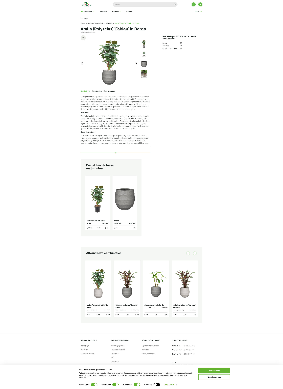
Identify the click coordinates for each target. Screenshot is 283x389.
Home (83, 23)
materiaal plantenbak (95, 23)
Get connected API (118, 350)
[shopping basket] (200, 4)
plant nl (109, 23)
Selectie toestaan (214, 377)
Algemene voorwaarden (150, 346)
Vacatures (84, 350)
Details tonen (169, 385)
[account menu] (194, 4)
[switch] (115, 384)
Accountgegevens (117, 346)
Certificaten (115, 362)
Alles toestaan (214, 370)
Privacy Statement (148, 354)
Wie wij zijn (85, 346)
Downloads (115, 354)
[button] (175, 4)
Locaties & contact (87, 354)
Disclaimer (145, 350)
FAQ (112, 358)
